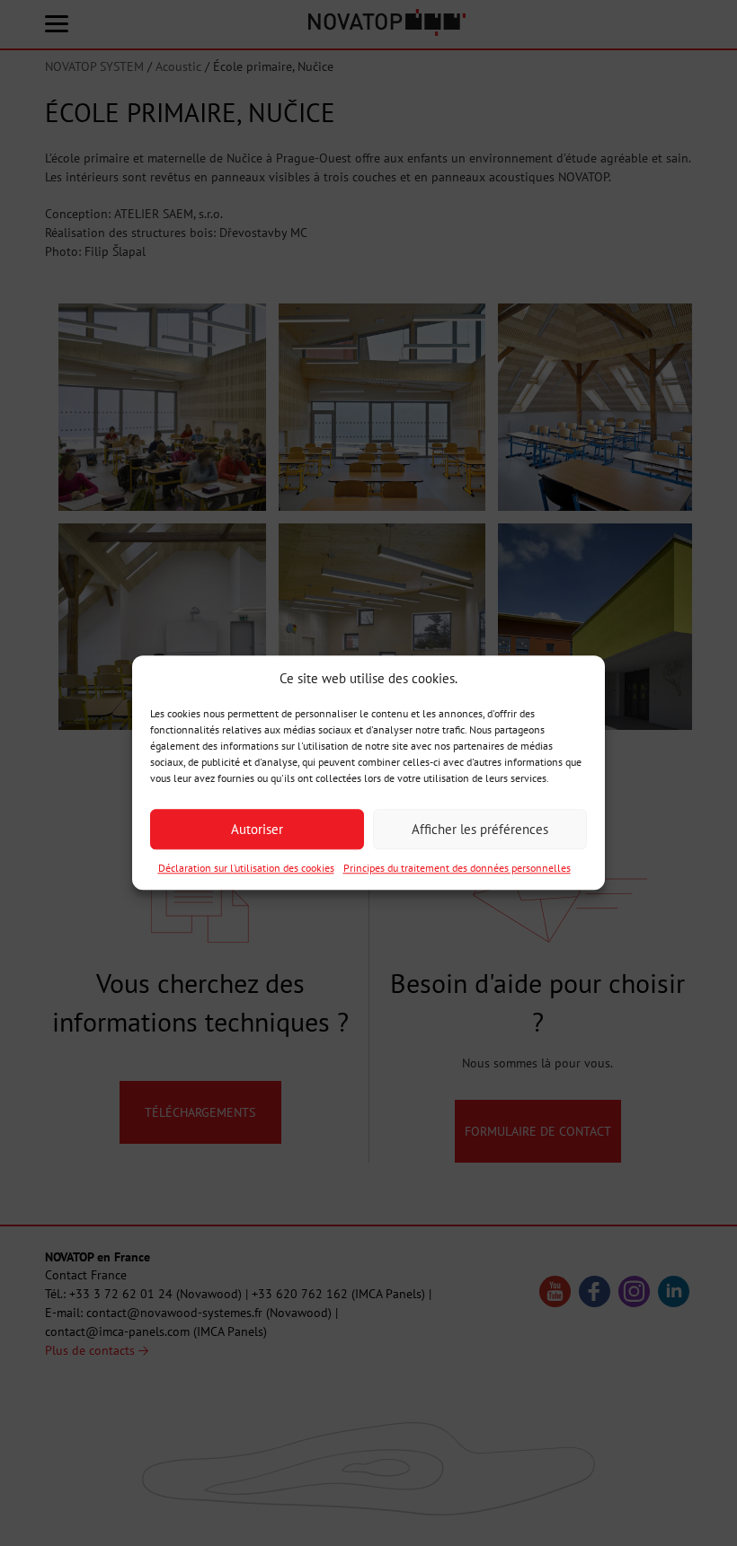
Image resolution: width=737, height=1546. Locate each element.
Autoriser (257, 829)
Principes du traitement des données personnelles (457, 868)
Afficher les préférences (480, 829)
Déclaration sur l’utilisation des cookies (246, 868)
